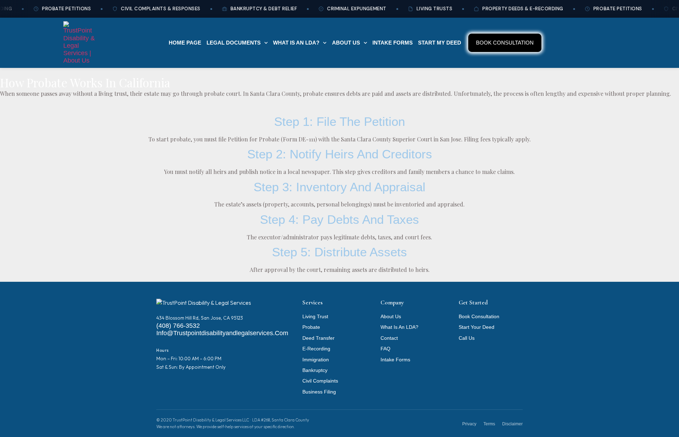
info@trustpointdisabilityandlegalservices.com (222, 333)
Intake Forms (392, 43)
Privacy (469, 424)
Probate (311, 327)
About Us (346, 43)
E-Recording (316, 348)
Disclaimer (512, 424)
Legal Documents (234, 43)
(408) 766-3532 (178, 325)
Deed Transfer (318, 338)
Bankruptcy (314, 370)
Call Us (467, 338)
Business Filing (319, 392)
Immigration (315, 359)
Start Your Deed (476, 327)
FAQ (385, 348)
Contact (389, 338)
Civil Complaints (320, 381)
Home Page (185, 43)
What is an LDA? (296, 43)
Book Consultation (479, 316)
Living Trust (315, 316)
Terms (489, 424)
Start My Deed (439, 43)
